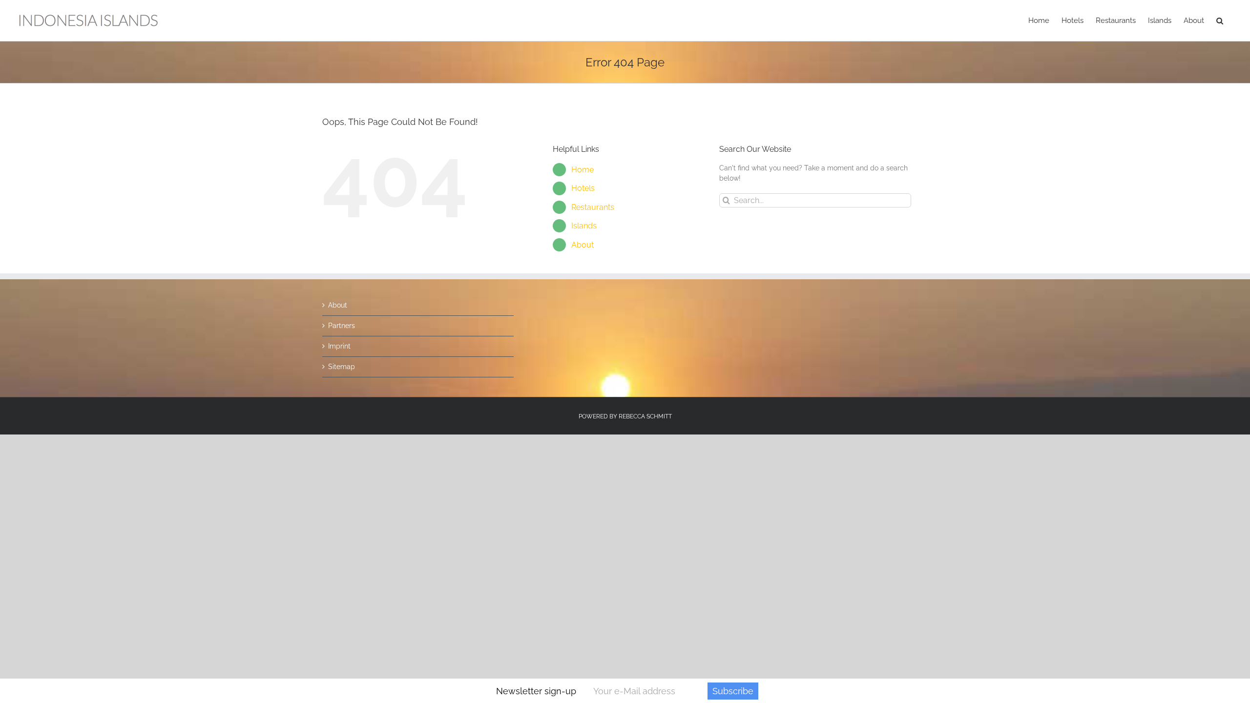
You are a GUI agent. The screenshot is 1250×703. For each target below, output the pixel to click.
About (582, 244)
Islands (584, 225)
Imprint (339, 346)
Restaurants (592, 207)
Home (582, 169)
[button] (1219, 20)
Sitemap (341, 367)
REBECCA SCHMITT (645, 416)
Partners (341, 326)
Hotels (583, 188)
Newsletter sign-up (536, 691)
